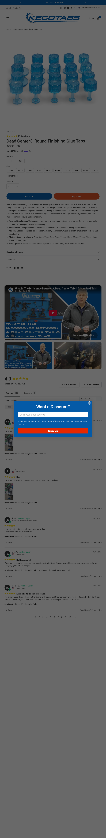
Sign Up (53, 431)
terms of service (79, 421)
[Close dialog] (89, 403)
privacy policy (65, 421)
